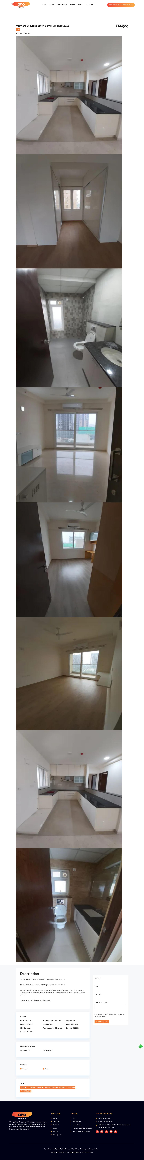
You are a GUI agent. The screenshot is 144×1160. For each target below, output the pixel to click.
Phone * (98, 994)
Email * (97, 986)
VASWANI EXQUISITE (66, 1087)
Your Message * (101, 1002)
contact (90, 5)
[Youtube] (115, 1131)
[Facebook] (101, 1131)
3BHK (23, 1087)
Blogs (72, 5)
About (52, 5)
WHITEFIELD (25, 1091)
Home (44, 5)
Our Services (62, 5)
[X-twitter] (97, 1131)
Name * (98, 978)
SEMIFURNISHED (50, 1087)
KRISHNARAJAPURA (35, 1087)
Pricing (80, 5)
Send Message (102, 1022)
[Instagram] (106, 1131)
